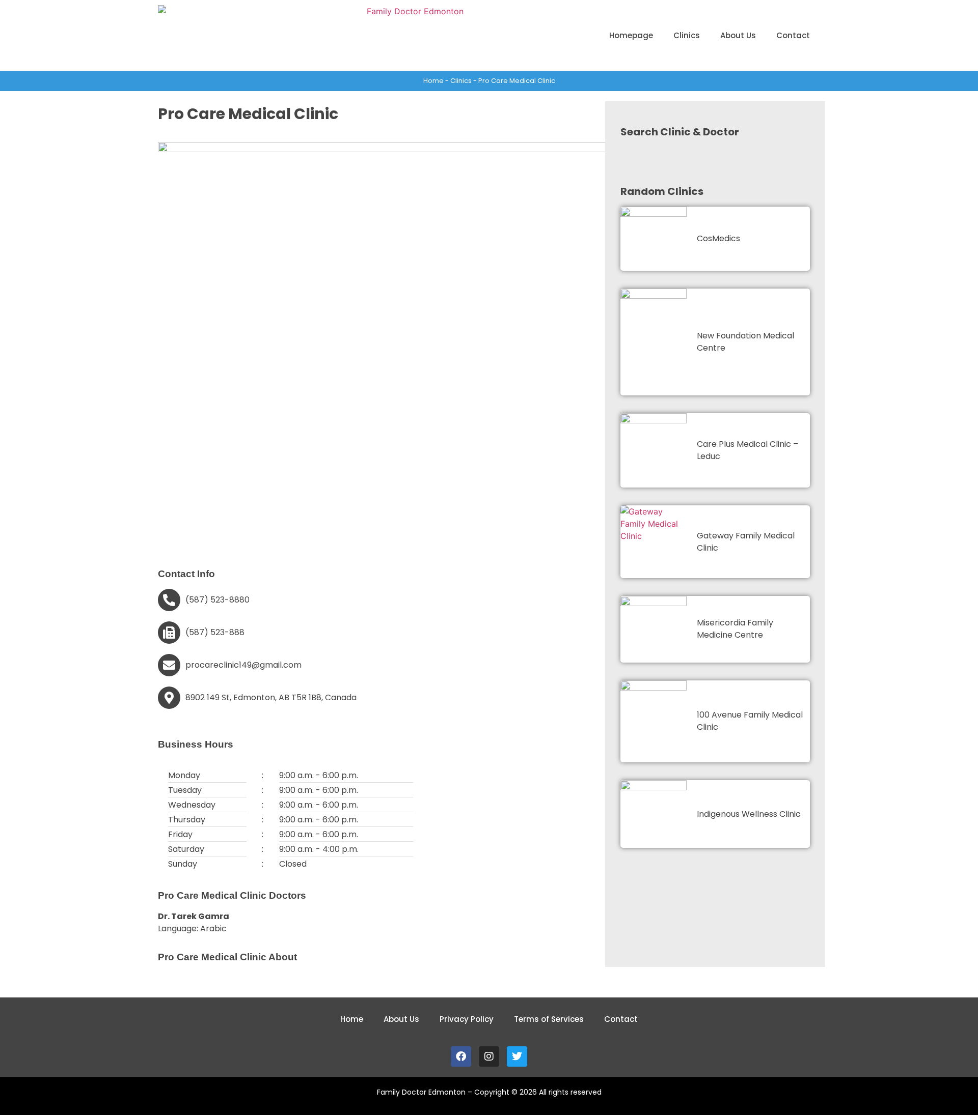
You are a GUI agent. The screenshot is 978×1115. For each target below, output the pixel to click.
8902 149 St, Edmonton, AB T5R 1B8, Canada (271, 697)
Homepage (631, 35)
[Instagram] (489, 1056)
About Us (738, 35)
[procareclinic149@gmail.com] (169, 665)
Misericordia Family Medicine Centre (735, 629)
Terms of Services (549, 1019)
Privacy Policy (467, 1019)
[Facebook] (461, 1056)
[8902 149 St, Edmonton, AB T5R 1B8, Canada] (169, 698)
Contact (793, 35)
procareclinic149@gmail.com (243, 665)
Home (433, 80)
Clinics (686, 35)
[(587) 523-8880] (169, 600)
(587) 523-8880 (217, 600)
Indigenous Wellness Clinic (749, 814)
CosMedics (718, 238)
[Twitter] (517, 1056)
